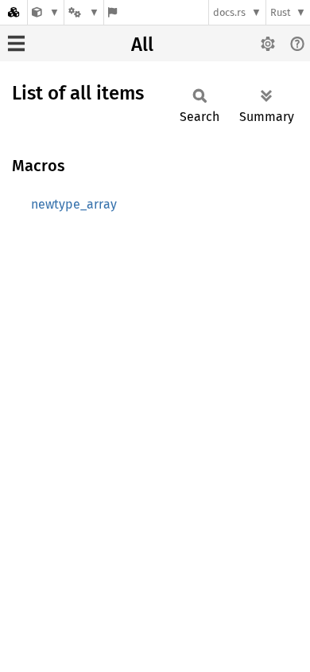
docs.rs (229, 12)
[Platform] (83, 12)
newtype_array (74, 204)
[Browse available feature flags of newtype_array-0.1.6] (112, 12)
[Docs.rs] (13, 12)
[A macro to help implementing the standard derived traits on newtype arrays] (46, 12)
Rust (280, 12)
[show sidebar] (16, 43)
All (142, 44)
